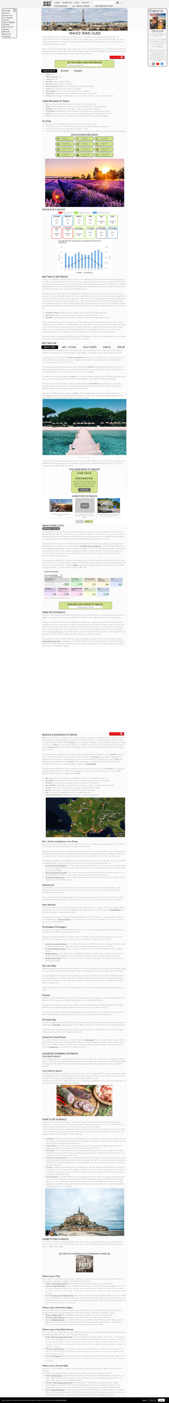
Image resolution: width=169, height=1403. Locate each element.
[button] (67, 2)
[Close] (167, 1400)
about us (160, 46)
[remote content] (84, 688)
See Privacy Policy (61, 1400)
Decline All (152, 1400)
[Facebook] (162, 64)
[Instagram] (153, 64)
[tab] (49, 71)
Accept (161, 1400)
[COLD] (60, 213)
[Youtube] (157, 64)
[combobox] (84, 65)
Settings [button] (144, 1400)
